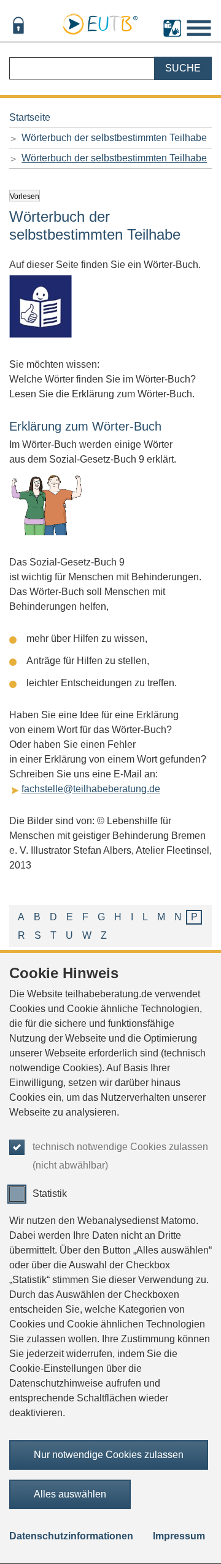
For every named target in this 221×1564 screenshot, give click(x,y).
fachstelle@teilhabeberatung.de (90, 789)
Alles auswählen (70, 1494)
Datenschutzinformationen (71, 1536)
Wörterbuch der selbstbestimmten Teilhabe (114, 137)
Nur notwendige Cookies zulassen (109, 1454)
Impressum (179, 1536)
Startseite (29, 117)
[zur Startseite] (100, 22)
